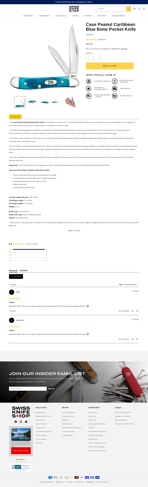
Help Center (93, 416)
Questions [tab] (24, 270)
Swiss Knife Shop (49, 482)
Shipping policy (90, 482)
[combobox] (113, 8)
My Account (92, 412)
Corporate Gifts (67, 435)
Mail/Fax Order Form (95, 435)
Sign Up (51, 389)
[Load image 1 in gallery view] (20, 102)
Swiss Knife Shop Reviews (97, 431)
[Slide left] (11, 102)
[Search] (128, 8)
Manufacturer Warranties (97, 451)
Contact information (102, 482)
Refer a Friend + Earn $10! (97, 443)
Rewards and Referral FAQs (124, 424)
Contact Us (92, 420)
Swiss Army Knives (68, 412)
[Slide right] (78, 102)
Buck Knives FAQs (121, 420)
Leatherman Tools (68, 416)
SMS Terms (39, 443)
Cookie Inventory (41, 435)
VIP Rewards (93, 439)
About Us (92, 428)
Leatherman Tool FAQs (122, 416)
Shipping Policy (41, 412)
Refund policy (59, 482)
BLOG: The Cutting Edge (97, 447)
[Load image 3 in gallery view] (44, 102)
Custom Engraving (68, 431)
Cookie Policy (40, 428)
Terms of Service (41, 424)
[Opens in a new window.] (21, 460)
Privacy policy (69, 482)
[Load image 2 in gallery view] (32, 102)
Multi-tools (65, 420)
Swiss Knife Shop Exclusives (71, 428)
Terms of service (79, 482)
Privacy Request (41, 439)
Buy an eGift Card (21, 450)
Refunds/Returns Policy (43, 416)
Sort (121, 284)
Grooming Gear (67, 424)
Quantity (88, 53)
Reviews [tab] (13, 270)
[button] (144, 8)
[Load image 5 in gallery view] (69, 102)
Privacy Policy (40, 420)
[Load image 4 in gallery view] (57, 102)
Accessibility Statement (43, 431)
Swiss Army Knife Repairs (97, 424)
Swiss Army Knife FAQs (122, 412)
